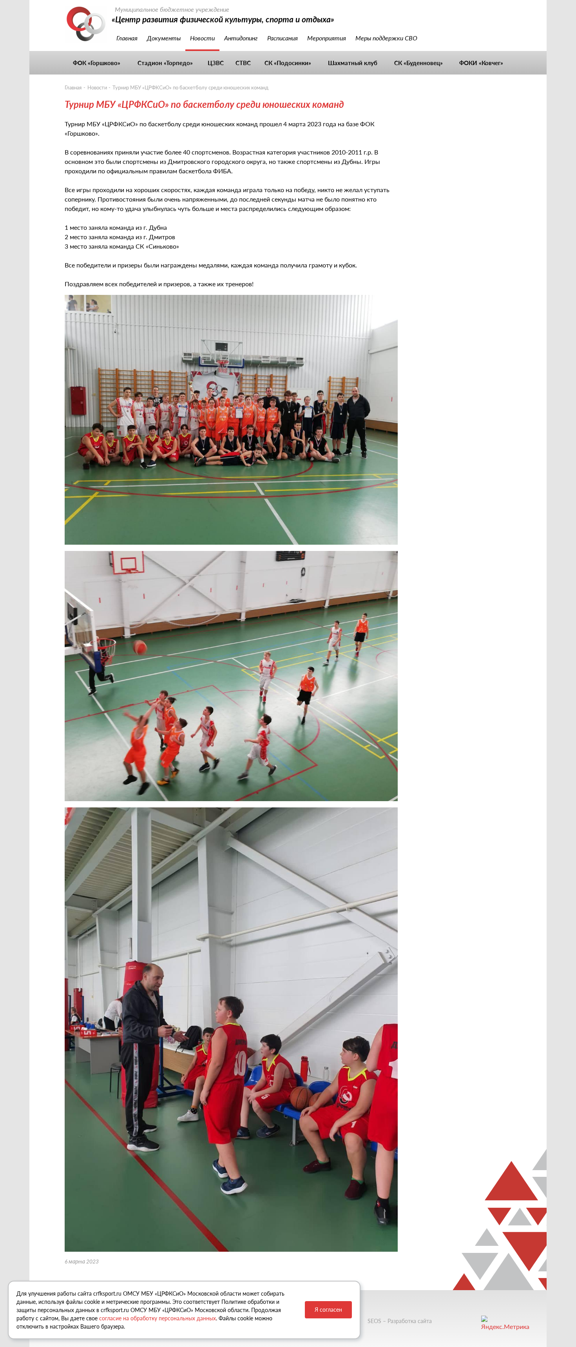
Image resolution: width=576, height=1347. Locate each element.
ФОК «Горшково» (96, 62)
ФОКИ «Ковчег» (481, 62)
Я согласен (328, 1309)
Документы (164, 38)
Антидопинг (241, 38)
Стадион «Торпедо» (165, 62)
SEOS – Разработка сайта (400, 1321)
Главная (127, 38)
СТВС (243, 62)
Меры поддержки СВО (386, 38)
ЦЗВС (216, 62)
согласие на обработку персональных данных (157, 1318)
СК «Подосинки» (287, 62)
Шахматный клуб (352, 62)
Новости (202, 38)
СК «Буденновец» (418, 62)
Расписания (282, 38)
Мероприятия (326, 38)
